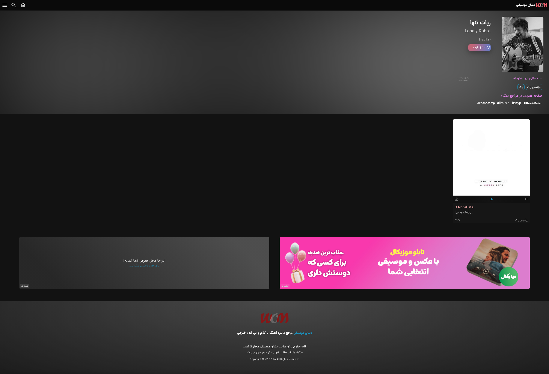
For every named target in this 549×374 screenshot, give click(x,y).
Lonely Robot (463, 213)
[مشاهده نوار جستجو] (14, 7)
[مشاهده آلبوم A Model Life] (525, 201)
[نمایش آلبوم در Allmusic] (503, 103)
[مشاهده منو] (5, 7)
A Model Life (464, 207)
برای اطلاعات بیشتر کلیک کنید (144, 266)
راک (521, 87)
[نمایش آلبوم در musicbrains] (533, 104)
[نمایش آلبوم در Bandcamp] (486, 104)
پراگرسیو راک (534, 87)
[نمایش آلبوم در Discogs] (516, 105)
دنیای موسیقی (302, 333)
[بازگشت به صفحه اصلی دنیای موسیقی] (23, 7)
